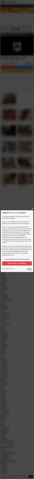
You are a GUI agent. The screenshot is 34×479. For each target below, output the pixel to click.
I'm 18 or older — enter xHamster (17, 263)
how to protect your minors (8, 268)
